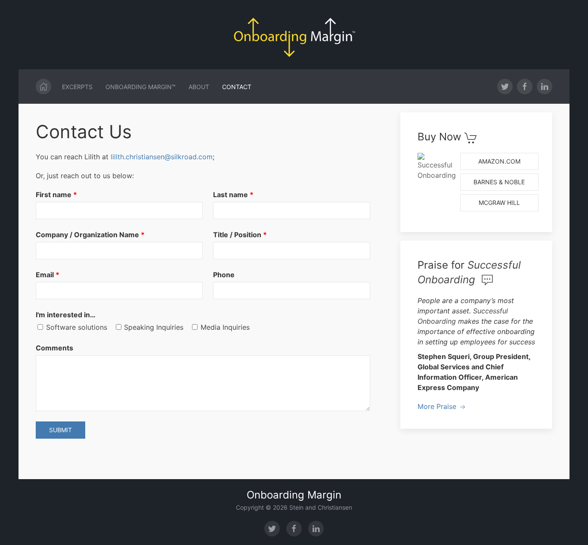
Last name (230, 194)
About (199, 86)
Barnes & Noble (499, 182)
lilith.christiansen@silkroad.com (162, 156)
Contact (236, 86)
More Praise (438, 406)
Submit (60, 430)
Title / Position (237, 234)
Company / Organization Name (87, 234)
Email (45, 274)
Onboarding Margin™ (140, 86)
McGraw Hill (499, 202)
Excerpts (77, 86)
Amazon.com (499, 161)
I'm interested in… (66, 314)
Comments (54, 348)
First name (53, 194)
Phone (224, 274)
